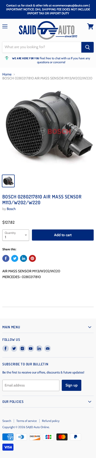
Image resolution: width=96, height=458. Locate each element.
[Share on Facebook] (5, 258)
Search (6, 421)
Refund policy (51, 421)
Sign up (71, 385)
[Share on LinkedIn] (23, 258)
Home (7, 74)
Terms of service (26, 421)
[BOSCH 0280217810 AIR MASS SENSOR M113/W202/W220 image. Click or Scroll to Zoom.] (48, 128)
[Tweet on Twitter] (14, 258)
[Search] (87, 47)
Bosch (11, 209)
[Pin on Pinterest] (32, 258)
